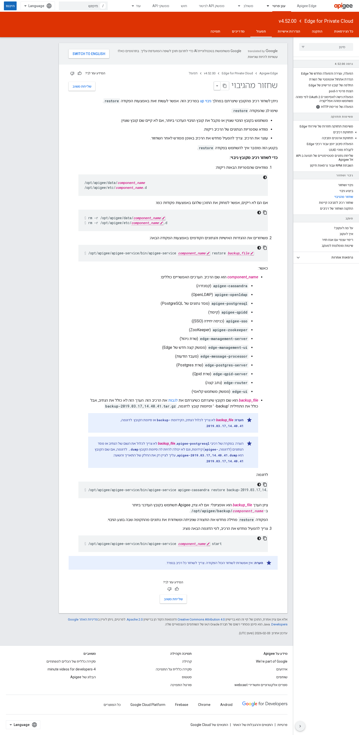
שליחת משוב (82, 86)
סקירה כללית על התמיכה (174, 669)
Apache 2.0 (135, 619)
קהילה (187, 661)
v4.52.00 (287, 21)
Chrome (204, 705)
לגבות (173, 400)
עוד (138, 6)
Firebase (181, 705)
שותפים (281, 677)
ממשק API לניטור (211, 6)
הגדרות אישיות (289, 31)
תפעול (261, 31)
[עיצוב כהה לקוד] (265, 177)
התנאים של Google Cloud (209, 725)
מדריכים (238, 31)
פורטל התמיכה (181, 685)
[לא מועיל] (72, 73)
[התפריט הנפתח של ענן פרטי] (265, 6)
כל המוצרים (112, 705)
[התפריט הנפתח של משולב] (236, 6)
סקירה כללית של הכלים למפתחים (71, 661)
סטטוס (187, 677)
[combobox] (83, 5)
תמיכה (215, 31)
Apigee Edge (307, 6)
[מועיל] (79, 73)
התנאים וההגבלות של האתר (253, 725)
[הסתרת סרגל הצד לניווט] (300, 726)
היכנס (10, 6)
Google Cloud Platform (147, 705)
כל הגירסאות (343, 31)
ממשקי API (160, 6)
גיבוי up (205, 101)
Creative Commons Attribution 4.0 (201, 619)
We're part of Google (271, 661)
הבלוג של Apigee (83, 677)
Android (226, 705)
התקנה (317, 31)
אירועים (281, 669)
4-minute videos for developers (72, 669)
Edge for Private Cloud (328, 21)
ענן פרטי (278, 6)
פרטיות (282, 725)
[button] (326, 132)
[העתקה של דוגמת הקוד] (265, 212)
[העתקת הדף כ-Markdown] (224, 86)
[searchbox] (326, 47)
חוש (184, 6)
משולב (248, 6)
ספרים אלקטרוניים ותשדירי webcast (260, 685)
